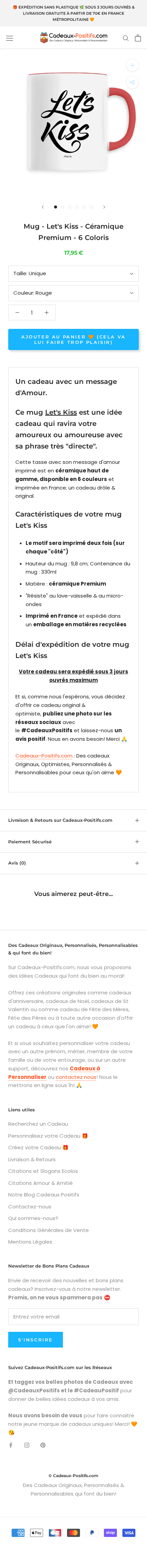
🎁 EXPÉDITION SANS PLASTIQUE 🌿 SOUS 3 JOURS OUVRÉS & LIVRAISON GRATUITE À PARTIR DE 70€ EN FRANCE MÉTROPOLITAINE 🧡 (74, 13)
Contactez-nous (29, 1206)
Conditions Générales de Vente (48, 1230)
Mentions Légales (30, 1241)
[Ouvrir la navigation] (9, 38)
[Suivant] (104, 207)
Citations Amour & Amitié (40, 1183)
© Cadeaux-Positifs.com (73, 1475)
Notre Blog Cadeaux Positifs (43, 1194)
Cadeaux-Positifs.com (43, 755)
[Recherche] (126, 38)
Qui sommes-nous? (33, 1218)
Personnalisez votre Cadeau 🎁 (48, 1135)
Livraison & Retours (32, 1159)
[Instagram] (26, 1445)
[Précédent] (43, 207)
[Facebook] (10, 1445)
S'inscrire (35, 1339)
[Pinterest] (42, 1445)
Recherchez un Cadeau (38, 1123)
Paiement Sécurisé (30, 841)
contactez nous (76, 1077)
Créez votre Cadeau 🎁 (38, 1147)
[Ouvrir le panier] (138, 38)
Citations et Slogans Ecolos (43, 1171)
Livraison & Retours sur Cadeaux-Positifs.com (60, 820)
